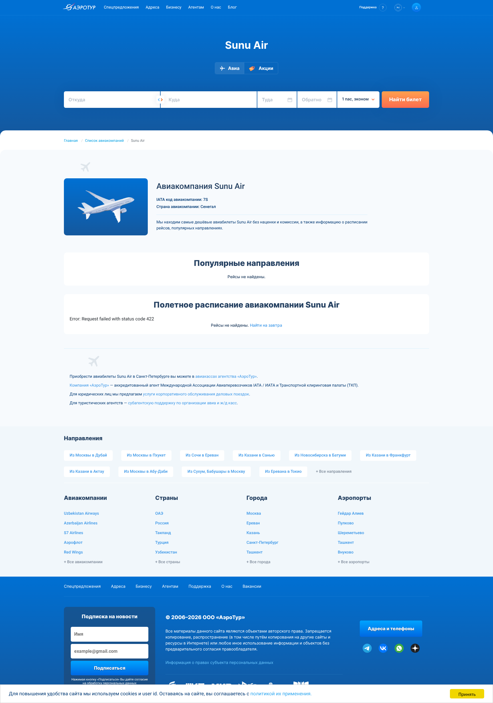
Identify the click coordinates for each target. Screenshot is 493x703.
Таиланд (163, 533)
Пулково (346, 523)
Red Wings (73, 552)
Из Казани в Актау (87, 471)
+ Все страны (167, 562)
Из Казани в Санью (257, 455)
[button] (373, 7)
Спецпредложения (121, 7)
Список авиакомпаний (104, 141)
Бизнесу (173, 7)
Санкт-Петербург (262, 542)
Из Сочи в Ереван (202, 455)
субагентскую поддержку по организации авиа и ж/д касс (182, 403)
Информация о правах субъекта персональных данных (219, 662)
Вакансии (252, 586)
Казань (253, 533)
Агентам (196, 7)
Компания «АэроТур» (89, 385)
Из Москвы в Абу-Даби (146, 471)
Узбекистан (166, 552)
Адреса (152, 7)
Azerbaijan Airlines (81, 523)
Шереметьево (351, 533)
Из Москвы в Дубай (88, 455)
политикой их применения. (281, 694)
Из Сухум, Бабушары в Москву (216, 471)
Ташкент (254, 552)
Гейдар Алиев (351, 513)
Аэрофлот (73, 542)
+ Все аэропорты (353, 562)
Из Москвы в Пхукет (146, 455)
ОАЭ (159, 513)
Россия (162, 523)
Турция (162, 542)
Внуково (345, 552)
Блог (232, 7)
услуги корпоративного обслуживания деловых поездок (196, 394)
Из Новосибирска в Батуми (320, 455)
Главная (71, 141)
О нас (216, 7)
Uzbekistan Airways (81, 513)
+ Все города (258, 562)
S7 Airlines (73, 533)
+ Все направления (333, 471)
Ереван (253, 523)
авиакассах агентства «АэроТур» (226, 376)
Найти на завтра (266, 325)
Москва (253, 513)
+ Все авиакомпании (83, 562)
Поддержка (200, 586)
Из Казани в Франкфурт (388, 455)
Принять (467, 693)
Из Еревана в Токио (283, 471)
